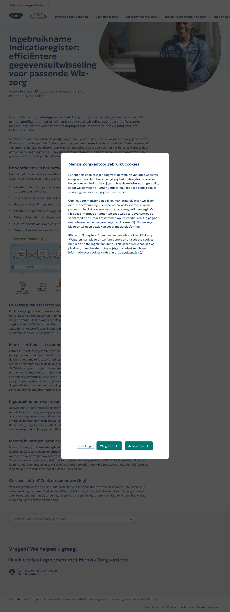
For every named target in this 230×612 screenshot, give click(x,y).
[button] (85, 446)
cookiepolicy (132, 252)
